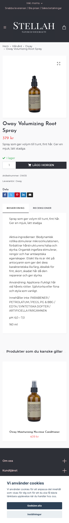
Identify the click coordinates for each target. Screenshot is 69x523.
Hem (6, 58)
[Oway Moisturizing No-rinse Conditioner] (34, 406)
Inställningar (34, 514)
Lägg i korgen (43, 177)
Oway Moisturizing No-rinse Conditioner (34, 444)
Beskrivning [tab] (16, 220)
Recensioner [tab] (42, 220)
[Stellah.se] (38, 31)
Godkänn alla (34, 505)
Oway (28, 58)
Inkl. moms (33, 3)
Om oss (8, 472)
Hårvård (17, 58)
